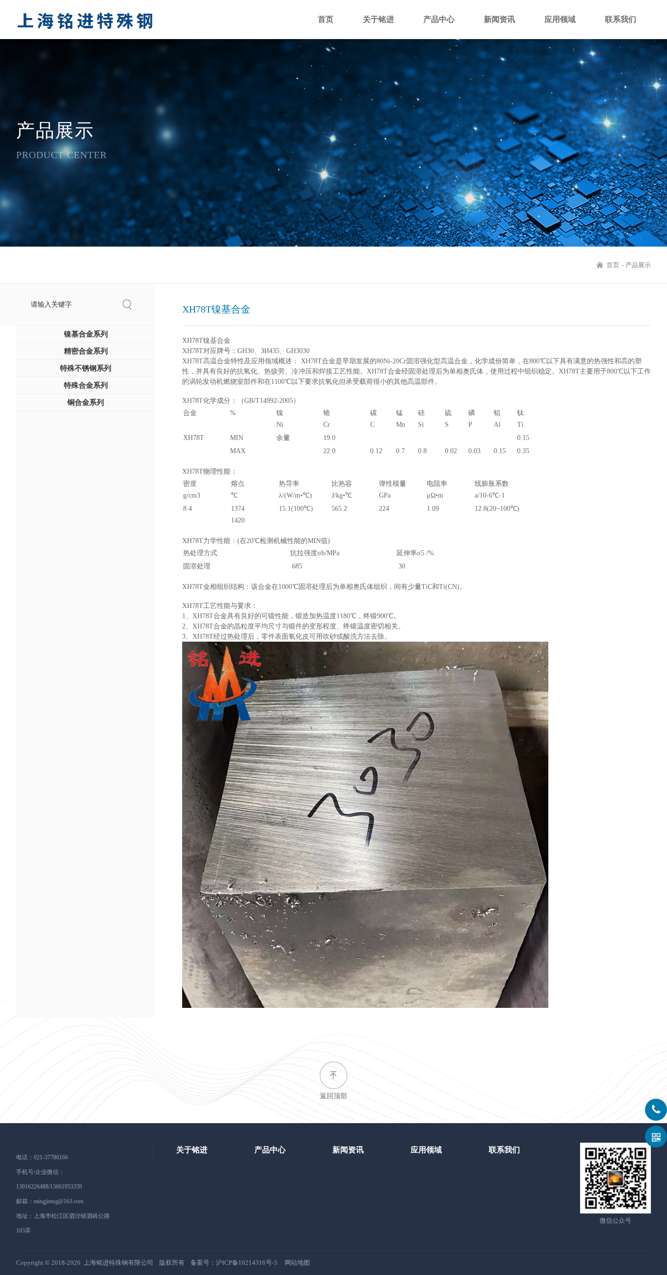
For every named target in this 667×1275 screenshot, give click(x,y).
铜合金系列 (85, 402)
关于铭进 (378, 19)
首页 (326, 19)
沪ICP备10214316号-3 (246, 1262)
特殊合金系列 (86, 385)
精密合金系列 (86, 351)
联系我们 (620, 19)
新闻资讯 (499, 19)
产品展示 (638, 265)
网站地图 (297, 1262)
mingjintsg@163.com (58, 1201)
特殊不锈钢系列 (85, 368)
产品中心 (439, 19)
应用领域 (560, 19)
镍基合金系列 (86, 334)
